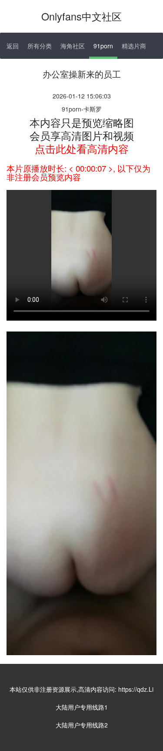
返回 (13, 45)
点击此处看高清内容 (82, 148)
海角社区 (72, 45)
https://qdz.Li (135, 689)
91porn (103, 45)
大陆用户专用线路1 (82, 707)
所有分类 (39, 45)
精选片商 (134, 45)
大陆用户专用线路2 (82, 725)
